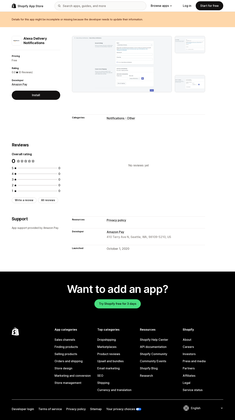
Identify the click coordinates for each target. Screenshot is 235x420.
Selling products (66, 354)
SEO (100, 375)
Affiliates (189, 375)
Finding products (66, 347)
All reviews (48, 200)
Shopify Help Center (154, 339)
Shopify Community (153, 354)
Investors (189, 354)
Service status (193, 390)
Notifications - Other (121, 118)
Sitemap (96, 409)
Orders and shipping (69, 361)
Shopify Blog (149, 368)
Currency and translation (114, 390)
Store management (68, 383)
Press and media (194, 361)
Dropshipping (106, 339)
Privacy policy (116, 220)
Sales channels (65, 339)
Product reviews (108, 354)
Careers (188, 347)
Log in (187, 6)
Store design (63, 368)
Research (146, 375)
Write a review (24, 200)
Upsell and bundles (110, 361)
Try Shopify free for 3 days (117, 304)
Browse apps (160, 6)
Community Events (153, 361)
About (187, 339)
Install (36, 95)
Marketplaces (106, 347)
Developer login (23, 409)
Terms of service (50, 409)
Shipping (103, 383)
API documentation (153, 347)
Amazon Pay (19, 84)
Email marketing (108, 368)
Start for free (209, 6)
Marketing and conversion (73, 375)
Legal (186, 383)
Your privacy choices (120, 409)
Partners (189, 368)
